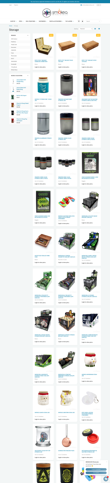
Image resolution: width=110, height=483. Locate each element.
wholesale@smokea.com (88, 5)
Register (16, 5)
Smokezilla (13, 64)
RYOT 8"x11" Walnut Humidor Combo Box (41, 61)
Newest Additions (16, 75)
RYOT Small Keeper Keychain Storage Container (87, 415)
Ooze (12, 53)
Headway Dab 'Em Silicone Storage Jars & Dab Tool (90, 100)
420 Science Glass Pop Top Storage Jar (42, 454)
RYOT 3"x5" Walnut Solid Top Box (89, 61)
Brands (13, 35)
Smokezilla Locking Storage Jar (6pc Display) (89, 296)
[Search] (99, 21)
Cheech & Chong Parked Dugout (23, 104)
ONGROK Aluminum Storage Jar (43, 138)
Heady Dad (14, 44)
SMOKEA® (14, 61)
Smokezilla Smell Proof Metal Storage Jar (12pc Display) (89, 257)
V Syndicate (14, 67)
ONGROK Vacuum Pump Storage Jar (65, 100)
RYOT (12, 58)
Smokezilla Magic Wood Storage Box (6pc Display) (42, 335)
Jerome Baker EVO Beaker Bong (21, 88)
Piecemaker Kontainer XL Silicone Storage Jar (89, 454)
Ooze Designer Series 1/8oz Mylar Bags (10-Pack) (90, 177)
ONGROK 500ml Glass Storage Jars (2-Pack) (88, 138)
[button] (106, 479)
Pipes (20, 21)
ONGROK (13, 50)
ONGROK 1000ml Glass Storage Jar (64, 138)
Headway (13, 41)
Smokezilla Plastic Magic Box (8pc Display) (89, 216)
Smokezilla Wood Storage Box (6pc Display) (66, 335)
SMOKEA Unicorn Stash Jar (66, 414)
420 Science (14, 39)
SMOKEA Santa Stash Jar (42, 414)
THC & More (68, 21)
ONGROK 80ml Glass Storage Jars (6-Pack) (64, 177)
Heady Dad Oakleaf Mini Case (42, 256)
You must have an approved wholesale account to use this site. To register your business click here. (55, 1)
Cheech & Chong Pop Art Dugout (22, 119)
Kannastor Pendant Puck (66, 453)
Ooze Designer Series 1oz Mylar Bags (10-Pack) (42, 216)
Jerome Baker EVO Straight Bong (21, 80)
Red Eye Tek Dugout (21, 95)
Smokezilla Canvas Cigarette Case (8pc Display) (66, 256)
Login (10, 5)
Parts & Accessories (55, 21)
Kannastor (13, 47)
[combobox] (93, 21)
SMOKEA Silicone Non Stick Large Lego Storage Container (66, 217)
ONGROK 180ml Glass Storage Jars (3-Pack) (41, 177)
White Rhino (14, 70)
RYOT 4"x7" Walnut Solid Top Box (65, 61)
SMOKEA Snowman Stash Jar (89, 375)
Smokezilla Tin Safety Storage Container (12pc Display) (42, 297)
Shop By (12, 21)
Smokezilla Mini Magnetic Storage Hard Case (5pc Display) (90, 336)
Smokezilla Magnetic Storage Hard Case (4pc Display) (42, 376)
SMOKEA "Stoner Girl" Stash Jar (43, 100)
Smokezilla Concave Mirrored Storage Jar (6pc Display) (66, 376)
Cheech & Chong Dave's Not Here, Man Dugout (22, 111)
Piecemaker (14, 55)
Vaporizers (42, 21)
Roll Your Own (30, 21)
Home (10, 26)
